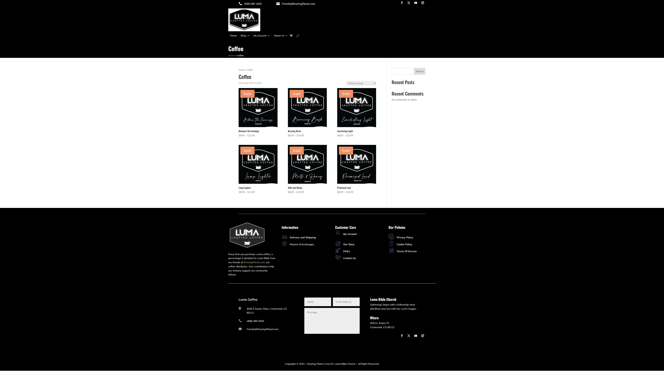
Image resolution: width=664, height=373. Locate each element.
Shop (243, 35)
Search (419, 71)
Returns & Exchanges (302, 244)
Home (233, 35)
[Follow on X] (409, 3)
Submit (350, 339)
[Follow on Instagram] (422, 3)
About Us (279, 35)
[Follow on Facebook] (402, 3)
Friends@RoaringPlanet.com (298, 3)
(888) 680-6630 (253, 3)
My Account (260, 35)
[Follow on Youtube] (415, 3)
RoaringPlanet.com (254, 262)
